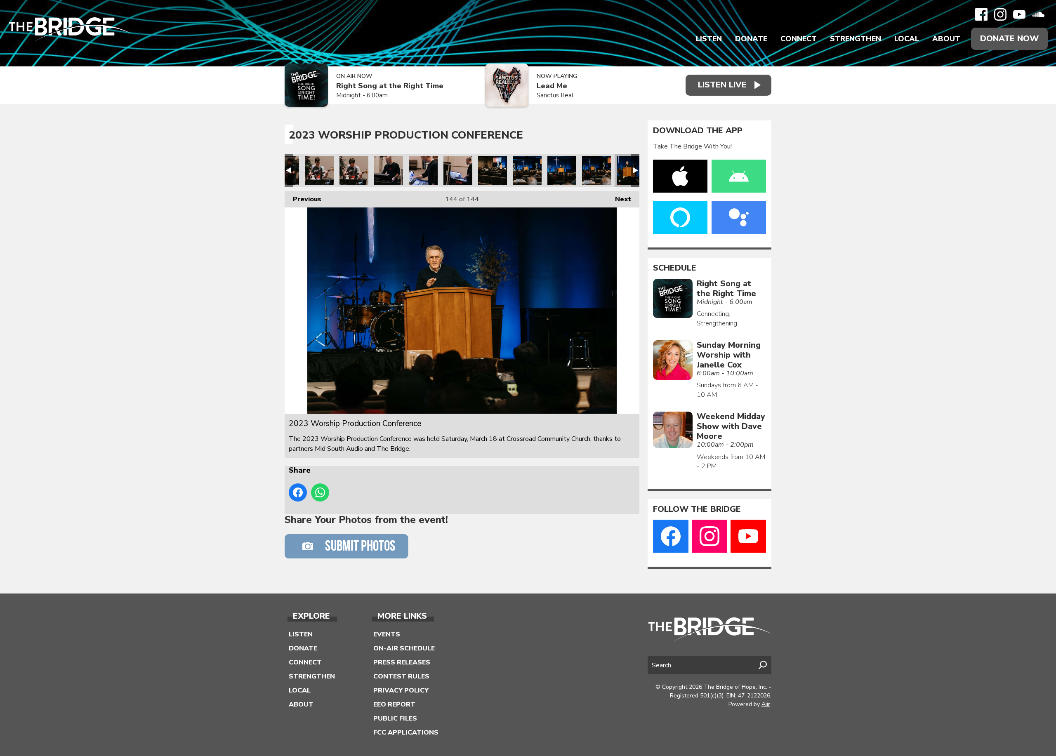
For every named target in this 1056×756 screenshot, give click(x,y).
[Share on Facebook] (298, 492)
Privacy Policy (401, 690)
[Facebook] (981, 14)
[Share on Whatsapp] (320, 492)
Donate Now (1009, 38)
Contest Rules (401, 676)
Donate (751, 39)
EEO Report (394, 704)
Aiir (765, 704)
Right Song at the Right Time (389, 86)
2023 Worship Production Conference (319, 170)
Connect (798, 39)
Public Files (395, 718)
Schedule (674, 268)
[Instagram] (1000, 14)
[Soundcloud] (1038, 14)
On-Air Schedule (404, 648)
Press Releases (401, 662)
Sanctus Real (555, 95)
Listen (709, 39)
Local (906, 39)
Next (619, 199)
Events (386, 634)
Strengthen (855, 39)
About (946, 39)
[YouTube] (1019, 14)
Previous (303, 199)
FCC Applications (405, 732)
